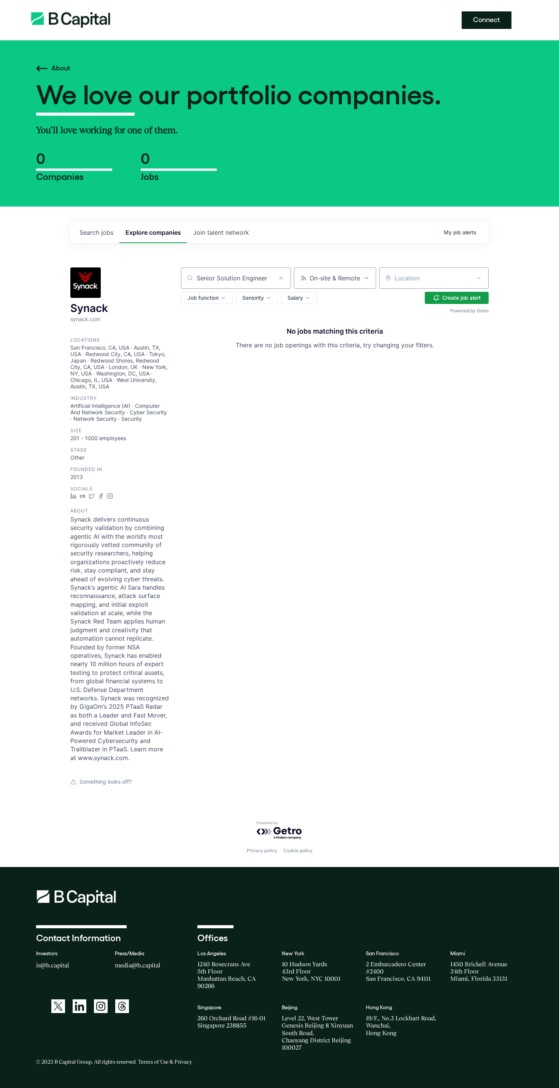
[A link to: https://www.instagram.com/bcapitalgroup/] (101, 1006)
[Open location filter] (478, 278)
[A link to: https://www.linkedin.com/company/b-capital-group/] (79, 1006)
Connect (486, 20)
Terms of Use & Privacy (165, 1062)
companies (153, 232)
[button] (207, 298)
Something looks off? (105, 781)
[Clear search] (281, 278)
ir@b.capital (52, 965)
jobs (96, 232)
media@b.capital (137, 965)
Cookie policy (298, 850)
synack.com (85, 319)
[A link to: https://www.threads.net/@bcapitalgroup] (122, 1006)
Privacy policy (262, 850)
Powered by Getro (469, 310)
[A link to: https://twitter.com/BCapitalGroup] (58, 1006)
